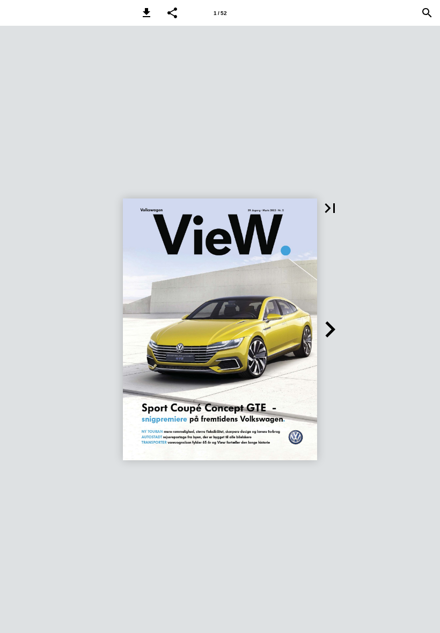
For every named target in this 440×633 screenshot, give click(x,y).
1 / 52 (220, 13)
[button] (146, 13)
